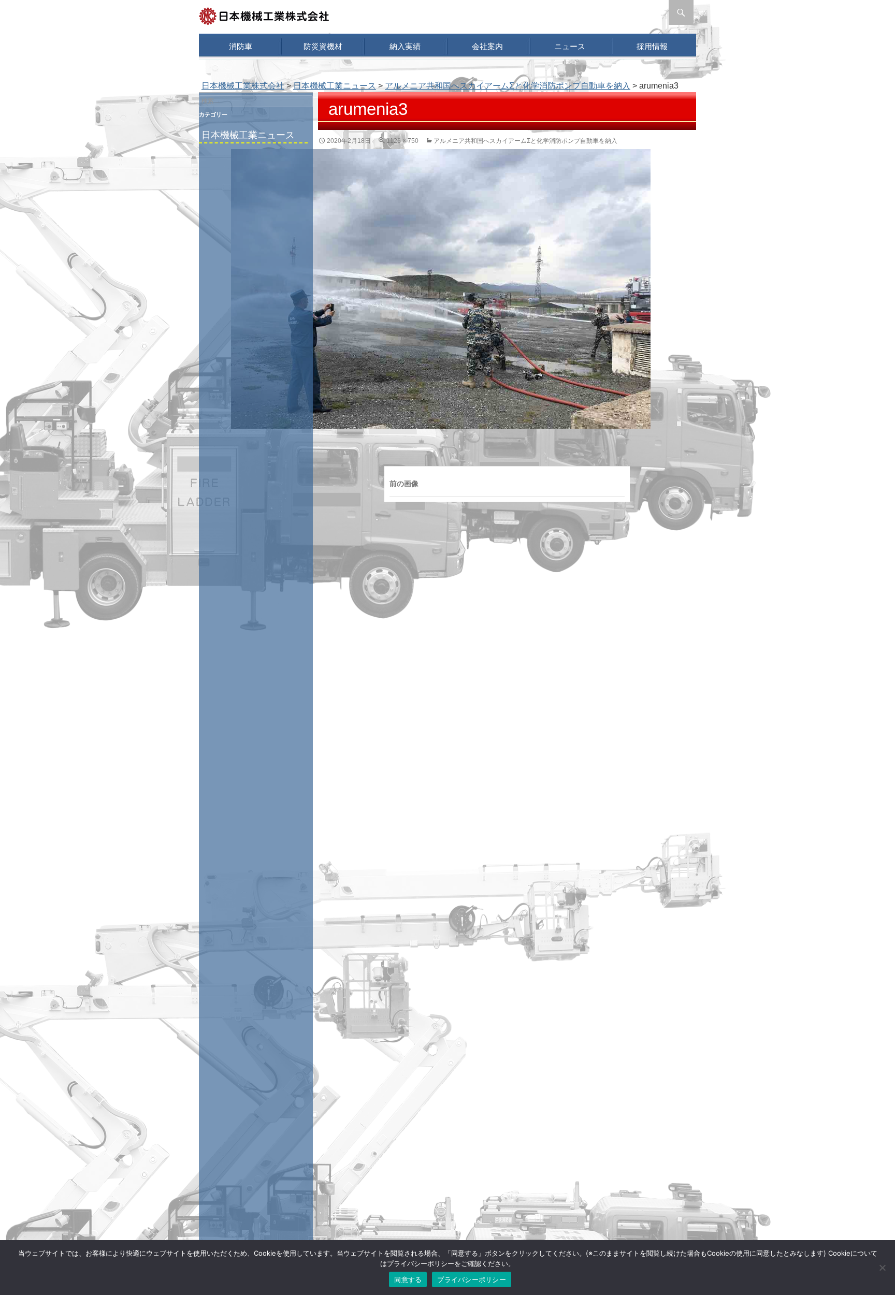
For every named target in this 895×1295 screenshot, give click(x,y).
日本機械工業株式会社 (242, 85)
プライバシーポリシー (471, 1279)
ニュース (569, 46)
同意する (408, 1279)
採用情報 (652, 46)
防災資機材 (323, 46)
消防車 (240, 46)
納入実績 (405, 46)
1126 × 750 (402, 140)
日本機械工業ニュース (248, 135)
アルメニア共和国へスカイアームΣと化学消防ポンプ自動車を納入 (507, 85)
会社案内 (487, 46)
